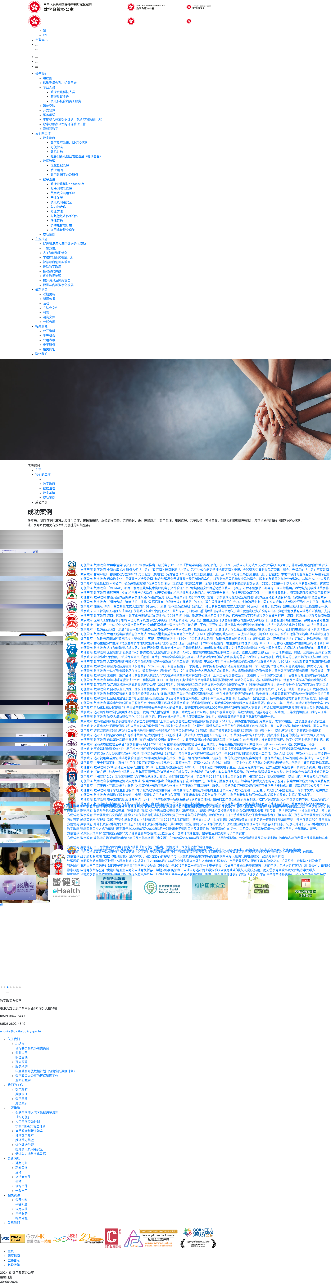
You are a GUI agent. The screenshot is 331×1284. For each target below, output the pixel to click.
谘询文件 (49, 317)
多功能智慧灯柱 (61, 225)
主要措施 (41, 239)
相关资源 (41, 326)
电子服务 (49, 345)
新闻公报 (49, 299)
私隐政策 (14, 1265)
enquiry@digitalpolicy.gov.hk (21, 1031)
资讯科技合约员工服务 (66, 101)
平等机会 (49, 335)
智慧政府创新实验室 (56, 262)
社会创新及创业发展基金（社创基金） (77, 156)
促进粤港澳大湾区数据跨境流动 (64, 243)
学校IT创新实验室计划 (58, 257)
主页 (11, 1251)
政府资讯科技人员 (63, 92)
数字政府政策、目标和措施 (69, 142)
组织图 (47, 78)
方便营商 (57, 147)
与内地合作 (58, 207)
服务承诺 (49, 115)
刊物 (46, 312)
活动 (46, 303)
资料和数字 (50, 129)
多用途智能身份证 (63, 230)
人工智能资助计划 (55, 253)
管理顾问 (57, 170)
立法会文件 (50, 308)
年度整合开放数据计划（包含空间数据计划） (73, 119)
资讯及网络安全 (61, 202)
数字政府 (49, 138)
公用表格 (49, 340)
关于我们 (41, 73)
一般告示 (49, 322)
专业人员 (49, 87)
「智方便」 (50, 248)
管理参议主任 (60, 96)
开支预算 (49, 110)
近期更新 (49, 294)
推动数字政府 (52, 266)
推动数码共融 (52, 271)
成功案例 (49, 234)
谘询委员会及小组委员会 (60, 83)
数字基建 (49, 179)
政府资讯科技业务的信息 (67, 184)
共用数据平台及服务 (64, 175)
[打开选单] (36, 67)
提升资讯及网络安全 (56, 280)
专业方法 (57, 211)
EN (45, 35)
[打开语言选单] (36, 62)
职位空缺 (49, 106)
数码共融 (57, 152)
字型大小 (41, 40)
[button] (2, 982)
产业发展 (57, 198)
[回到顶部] (2, 996)
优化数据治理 (60, 165)
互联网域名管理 (61, 188)
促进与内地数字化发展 (58, 285)
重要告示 (14, 1260)
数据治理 (49, 161)
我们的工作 (43, 133)
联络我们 (41, 354)
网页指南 (14, 1256)
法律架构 (57, 220)
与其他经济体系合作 (64, 216)
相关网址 (49, 349)
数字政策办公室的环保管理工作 (64, 124)
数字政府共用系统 (63, 193)
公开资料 (49, 331)
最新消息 (41, 289)
